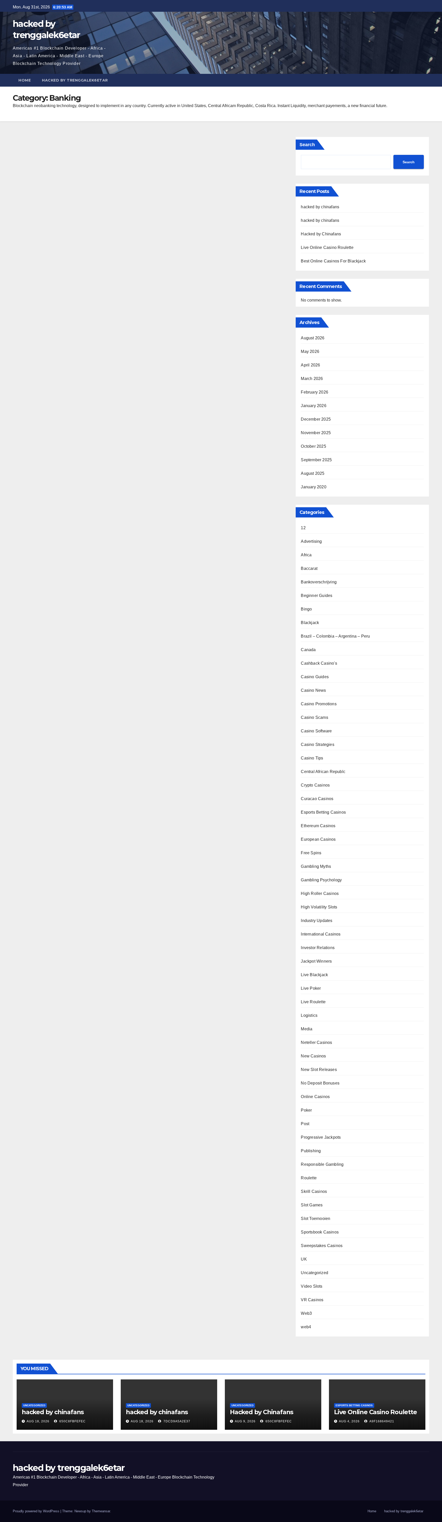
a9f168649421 (381, 1421)
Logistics (309, 1015)
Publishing (311, 1151)
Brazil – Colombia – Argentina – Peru (335, 636)
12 (303, 528)
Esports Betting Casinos (323, 812)
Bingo (306, 609)
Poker (306, 1110)
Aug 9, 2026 (245, 1421)
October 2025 (313, 446)
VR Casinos (312, 1300)
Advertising (311, 541)
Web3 (306, 1313)
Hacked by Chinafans (321, 234)
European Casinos (318, 839)
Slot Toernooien (315, 1218)
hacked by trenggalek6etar (75, 80)
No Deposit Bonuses (320, 1083)
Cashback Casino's (319, 663)
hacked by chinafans (320, 207)
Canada (308, 650)
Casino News (313, 690)
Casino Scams (314, 717)
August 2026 (312, 338)
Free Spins (311, 853)
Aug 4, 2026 (349, 1421)
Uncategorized (314, 1273)
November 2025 (316, 433)
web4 (306, 1327)
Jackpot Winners (316, 961)
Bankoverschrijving (319, 582)
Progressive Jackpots (321, 1137)
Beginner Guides (316, 595)
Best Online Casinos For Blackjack (333, 261)
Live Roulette (313, 1002)
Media (306, 1029)
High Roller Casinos (320, 893)
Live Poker (311, 988)
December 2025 (316, 419)
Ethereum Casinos (318, 826)
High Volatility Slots (319, 907)
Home (24, 80)
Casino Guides (315, 677)
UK (304, 1259)
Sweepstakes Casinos (321, 1245)
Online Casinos (315, 1096)
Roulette (309, 1178)
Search (307, 144)
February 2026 (314, 392)
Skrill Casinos (314, 1191)
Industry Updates (316, 920)
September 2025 (316, 460)
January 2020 (313, 487)
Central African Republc (323, 771)
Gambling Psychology (321, 880)
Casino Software (316, 731)
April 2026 (310, 365)
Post (305, 1124)
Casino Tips (312, 758)
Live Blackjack (314, 975)
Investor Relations (318, 948)
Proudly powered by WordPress (36, 1511)
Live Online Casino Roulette (327, 247)
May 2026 (310, 351)
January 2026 (313, 405)
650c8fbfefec (72, 1421)
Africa (306, 555)
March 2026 (312, 378)
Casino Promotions (318, 704)
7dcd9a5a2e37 (176, 1421)
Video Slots (311, 1286)
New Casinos (313, 1056)
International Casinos (320, 934)
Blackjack (310, 622)
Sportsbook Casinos (320, 1232)
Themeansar (101, 1511)
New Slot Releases (319, 1069)
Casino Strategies (317, 744)
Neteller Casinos (316, 1042)
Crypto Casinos (315, 785)
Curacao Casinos (317, 799)
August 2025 (312, 473)
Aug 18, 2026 (38, 1421)
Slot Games (312, 1205)
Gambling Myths (316, 866)
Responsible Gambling (322, 1164)
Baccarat (309, 568)
